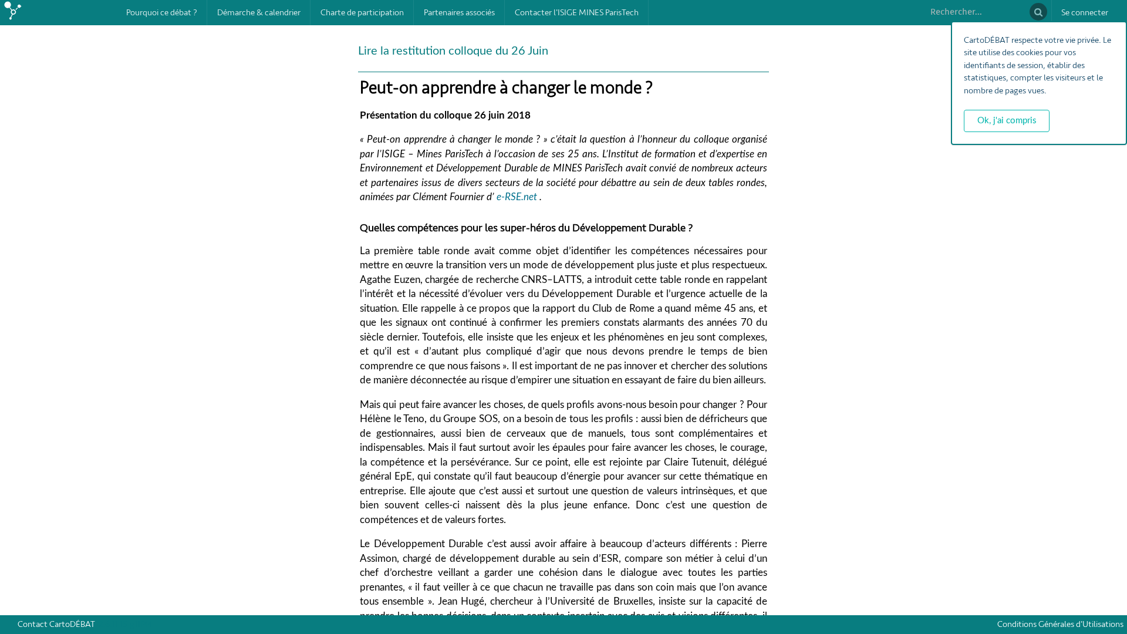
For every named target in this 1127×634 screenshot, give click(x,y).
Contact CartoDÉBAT (56, 624)
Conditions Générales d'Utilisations (1062, 624)
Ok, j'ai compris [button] (1007, 120)
